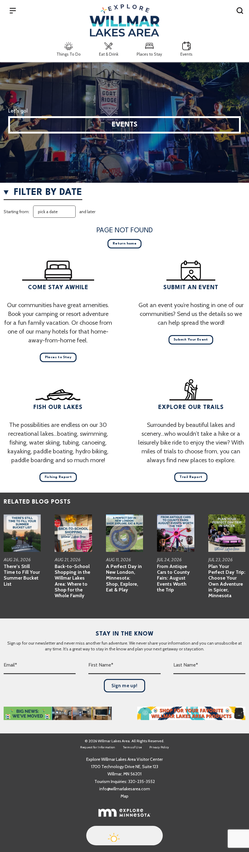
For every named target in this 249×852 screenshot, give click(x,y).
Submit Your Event (191, 339)
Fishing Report (58, 477)
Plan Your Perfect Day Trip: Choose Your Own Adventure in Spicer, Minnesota (226, 580)
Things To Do (68, 54)
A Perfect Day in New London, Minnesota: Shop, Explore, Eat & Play (124, 578)
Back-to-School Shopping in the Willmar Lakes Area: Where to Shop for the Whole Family (72, 580)
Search (240, 10)
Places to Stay (149, 54)
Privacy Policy (159, 747)
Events (186, 54)
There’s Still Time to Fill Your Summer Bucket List (22, 575)
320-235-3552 (141, 781)
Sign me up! (124, 685)
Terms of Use (132, 747)
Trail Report (191, 477)
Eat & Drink (108, 54)
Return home (124, 243)
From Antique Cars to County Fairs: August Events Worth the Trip (173, 578)
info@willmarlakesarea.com (124, 788)
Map (124, 796)
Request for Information (97, 747)
